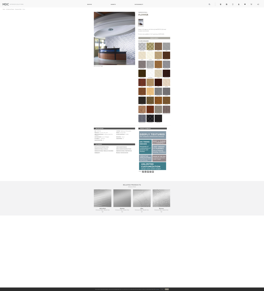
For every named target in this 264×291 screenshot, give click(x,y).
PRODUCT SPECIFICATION (122, 152)
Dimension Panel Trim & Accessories (104, 150)
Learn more (157, 289)
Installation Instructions (102, 147)
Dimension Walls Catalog (101, 148)
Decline (162, 289)
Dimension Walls (18, 9)
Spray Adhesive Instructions (123, 148)
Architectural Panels (10, 9)
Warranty (97, 152)
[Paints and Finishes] (149, 11)
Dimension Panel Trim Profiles (124, 150)
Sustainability (139, 4)
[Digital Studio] (125, 11)
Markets (113, 4)
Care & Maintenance (121, 147)
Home (4, 9)
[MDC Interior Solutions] (13, 4)
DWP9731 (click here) (161, 29)
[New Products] (108, 11)
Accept (167, 289)
